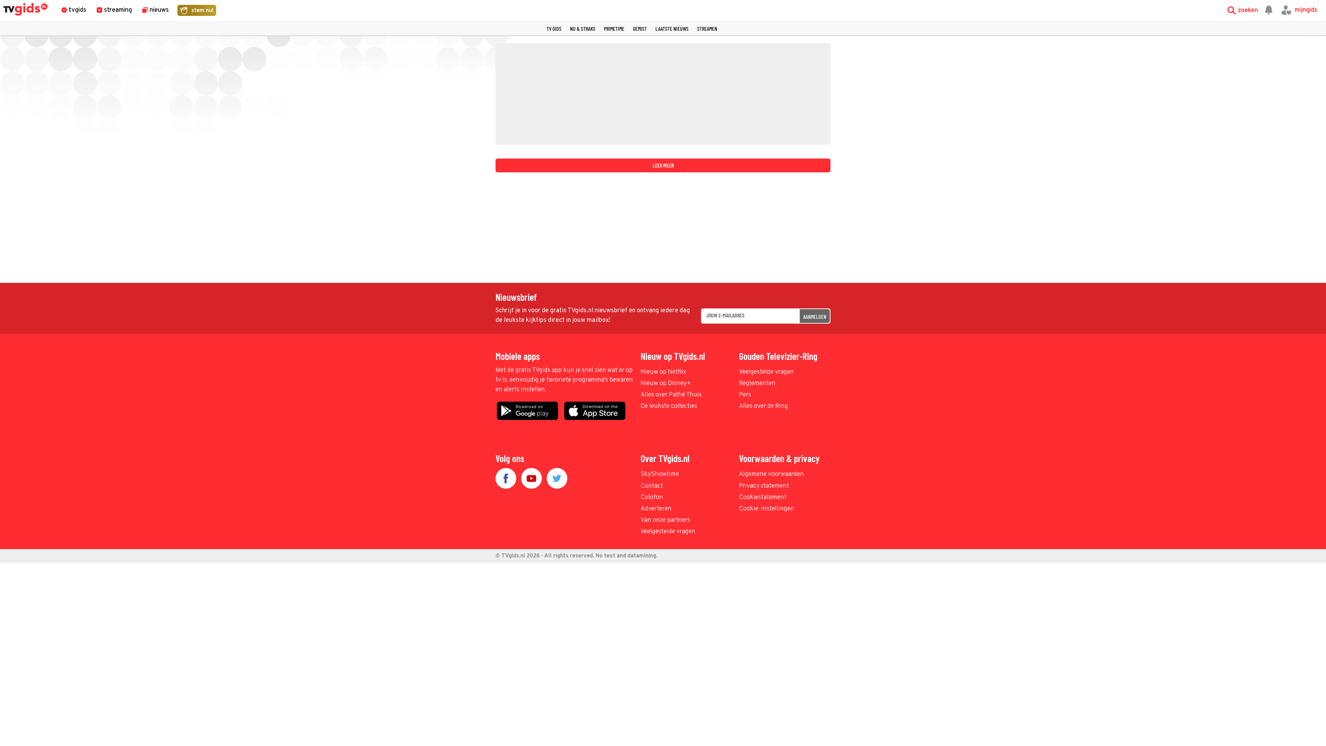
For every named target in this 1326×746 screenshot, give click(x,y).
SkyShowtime (660, 474)
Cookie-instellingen (766, 509)
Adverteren (656, 509)
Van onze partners (665, 520)
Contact (652, 486)
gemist (640, 28)
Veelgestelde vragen (766, 372)
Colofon (652, 497)
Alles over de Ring (763, 406)
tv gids (554, 28)
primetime (614, 28)
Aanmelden (814, 316)
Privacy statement (764, 486)
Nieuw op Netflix (663, 372)
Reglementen (757, 384)
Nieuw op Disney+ (666, 384)
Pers (745, 395)
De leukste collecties (669, 406)
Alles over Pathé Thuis (671, 395)
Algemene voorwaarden (771, 474)
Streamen (707, 28)
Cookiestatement (763, 497)
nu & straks (582, 28)
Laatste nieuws (672, 28)
